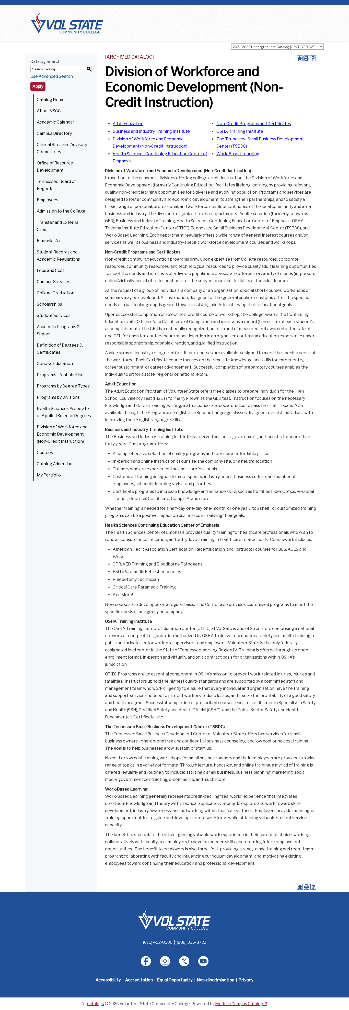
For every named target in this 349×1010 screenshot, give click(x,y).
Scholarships (49, 304)
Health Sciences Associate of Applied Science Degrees (64, 412)
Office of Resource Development (55, 167)
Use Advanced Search (51, 76)
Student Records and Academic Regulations (58, 256)
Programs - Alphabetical (60, 374)
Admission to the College (61, 211)
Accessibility (108, 980)
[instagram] (165, 961)
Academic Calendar (55, 122)
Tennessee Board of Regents (56, 185)
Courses (45, 452)
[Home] (67, 22)
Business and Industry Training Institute (151, 131)
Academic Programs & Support (58, 330)
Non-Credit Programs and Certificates (253, 123)
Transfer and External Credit (58, 226)
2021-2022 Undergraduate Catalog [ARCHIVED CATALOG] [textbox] (278, 47)
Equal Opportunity (175, 980)
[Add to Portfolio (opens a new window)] (300, 58)
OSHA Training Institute (239, 131)
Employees (47, 199)
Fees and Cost (50, 270)
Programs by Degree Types (63, 386)
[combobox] (277, 46)
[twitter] (184, 961)
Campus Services (53, 281)
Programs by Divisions (58, 397)
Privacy (246, 980)
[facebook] (146, 961)
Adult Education (128, 123)
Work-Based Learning (237, 153)
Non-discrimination (215, 980)
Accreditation (139, 980)
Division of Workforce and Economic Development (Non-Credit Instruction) (62, 434)
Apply (37, 86)
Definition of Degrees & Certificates (60, 349)
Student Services (54, 315)
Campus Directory (54, 133)
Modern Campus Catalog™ (241, 1003)
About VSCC (49, 110)
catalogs (95, 1003)
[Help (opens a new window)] (313, 58)
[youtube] (203, 961)
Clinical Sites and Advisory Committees (62, 148)
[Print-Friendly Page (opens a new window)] (306, 58)
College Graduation (55, 293)
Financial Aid (49, 240)
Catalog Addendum (55, 463)
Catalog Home (51, 99)
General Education (55, 363)
